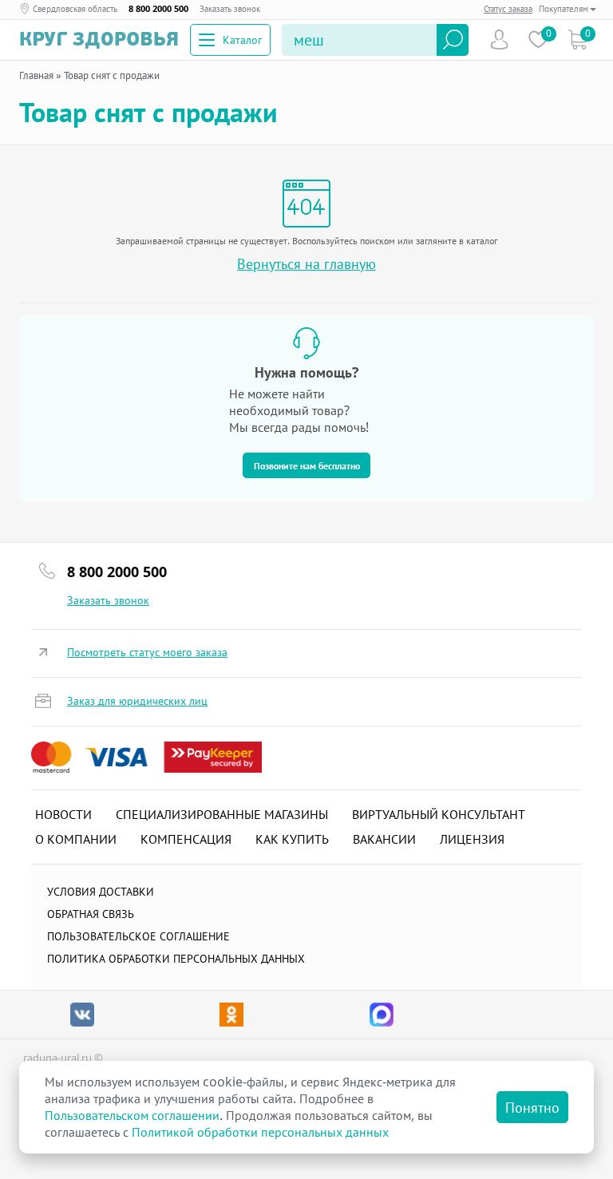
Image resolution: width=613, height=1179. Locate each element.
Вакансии (384, 839)
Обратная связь (90, 913)
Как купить (292, 839)
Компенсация (185, 839)
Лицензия (472, 839)
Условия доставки (100, 891)
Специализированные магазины (222, 814)
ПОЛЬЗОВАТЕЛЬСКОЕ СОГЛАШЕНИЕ (138, 936)
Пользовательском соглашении (132, 1115)
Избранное (538, 39)
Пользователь (499, 39)
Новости (63, 814)
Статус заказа (508, 8)
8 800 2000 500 (158, 8)
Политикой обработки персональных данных (260, 1132)
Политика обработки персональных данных (176, 958)
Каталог (242, 39)
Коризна (577, 39)
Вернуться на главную (306, 264)
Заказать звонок (230, 8)
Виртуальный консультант (438, 814)
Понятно (532, 1107)
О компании (76, 839)
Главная (36, 75)
